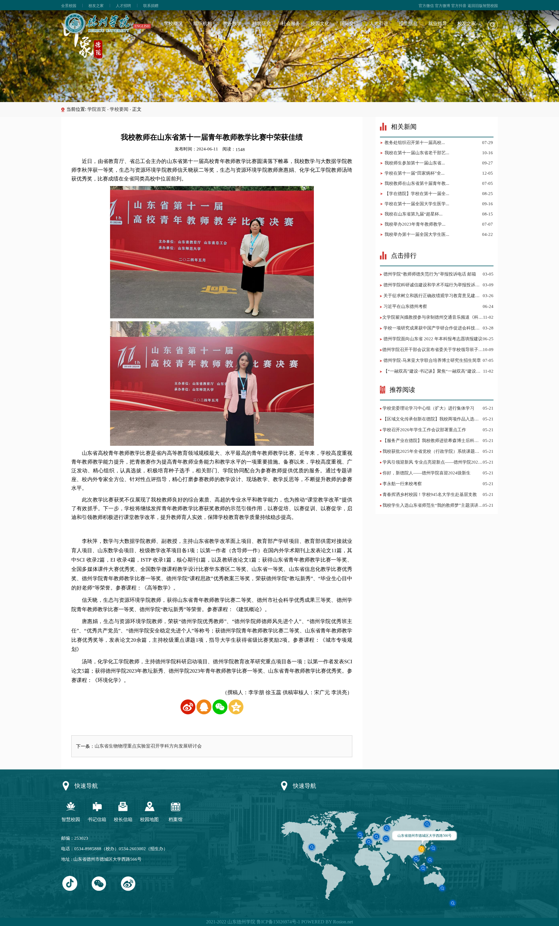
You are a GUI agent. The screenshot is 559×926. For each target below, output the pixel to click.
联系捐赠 (150, 5)
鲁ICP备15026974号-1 (277, 921)
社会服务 (291, 23)
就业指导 (437, 23)
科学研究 (261, 23)
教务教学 (232, 23)
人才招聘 (123, 5)
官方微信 (426, 5)
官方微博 (442, 5)
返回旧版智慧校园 (483, 5)
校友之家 (96, 5)
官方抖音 (458, 5)
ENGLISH (142, 26)
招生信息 (408, 23)
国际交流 (349, 23)
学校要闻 (119, 109)
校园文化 (320, 23)
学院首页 (96, 109)
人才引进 (378, 23)
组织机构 (202, 23)
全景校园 (68, 5)
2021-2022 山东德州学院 (230, 921)
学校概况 (173, 23)
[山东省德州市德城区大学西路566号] (422, 848)
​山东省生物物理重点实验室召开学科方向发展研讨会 (148, 745)
